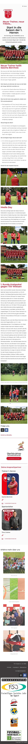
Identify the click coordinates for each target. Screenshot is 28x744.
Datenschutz (23, 667)
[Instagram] (2, 430)
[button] (2, 394)
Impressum (16, 667)
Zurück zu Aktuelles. (6, 435)
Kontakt (10, 667)
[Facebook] (6, 430)
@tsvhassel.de (20, 671)
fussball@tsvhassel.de (10, 538)
